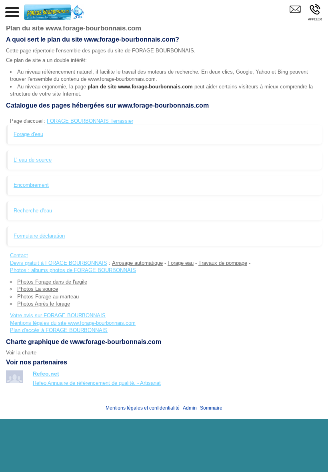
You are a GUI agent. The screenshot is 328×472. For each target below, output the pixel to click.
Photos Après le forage (43, 304)
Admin (190, 408)
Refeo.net (46, 373)
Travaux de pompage (222, 263)
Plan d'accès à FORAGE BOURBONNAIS (59, 330)
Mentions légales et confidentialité (143, 408)
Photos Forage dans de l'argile (52, 282)
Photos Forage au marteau (48, 297)
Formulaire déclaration (39, 236)
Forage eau (181, 263)
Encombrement (31, 185)
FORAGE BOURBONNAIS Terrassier (90, 121)
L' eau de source (33, 160)
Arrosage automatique (137, 263)
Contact (19, 255)
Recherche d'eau (33, 211)
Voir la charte (21, 353)
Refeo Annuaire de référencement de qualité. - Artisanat (97, 383)
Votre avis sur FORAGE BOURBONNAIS (58, 315)
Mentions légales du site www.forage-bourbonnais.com (73, 323)
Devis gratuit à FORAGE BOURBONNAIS (58, 263)
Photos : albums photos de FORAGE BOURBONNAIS (73, 270)
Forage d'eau (28, 134)
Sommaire (211, 408)
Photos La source (37, 289)
